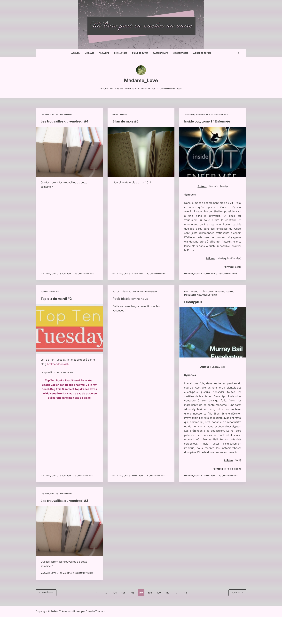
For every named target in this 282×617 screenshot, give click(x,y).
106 (132, 592)
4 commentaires (156, 475)
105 (123, 592)
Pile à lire (104, 53)
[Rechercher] (239, 53)
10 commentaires (84, 273)
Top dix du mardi (50, 291)
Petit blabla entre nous (130, 299)
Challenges (120, 53)
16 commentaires (228, 273)
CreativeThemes (95, 611)
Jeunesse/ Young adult (197, 114)
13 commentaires (228, 475)
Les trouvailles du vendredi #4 (64, 121)
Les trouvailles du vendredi (56, 114)
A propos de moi (202, 53)
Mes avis (89, 53)
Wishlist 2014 (209, 295)
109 (159, 592)
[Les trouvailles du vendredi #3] (69, 531)
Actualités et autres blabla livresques (134, 291)
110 (167, 592)
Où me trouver (140, 53)
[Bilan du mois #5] (141, 152)
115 (185, 592)
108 (150, 592)
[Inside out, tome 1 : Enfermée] (212, 152)
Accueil (75, 53)
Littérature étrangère (211, 291)
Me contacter (180, 53)
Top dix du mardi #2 (56, 299)
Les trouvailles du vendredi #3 (64, 501)
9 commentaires (84, 475)
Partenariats (160, 53)
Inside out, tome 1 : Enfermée (207, 121)
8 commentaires (84, 573)
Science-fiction (219, 114)
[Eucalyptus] (212, 332)
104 (115, 592)
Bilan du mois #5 (125, 121)
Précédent (47, 592)
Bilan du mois (119, 114)
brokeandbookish (58, 364)
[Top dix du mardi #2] (69, 329)
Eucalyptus (193, 302)
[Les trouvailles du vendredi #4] (69, 152)
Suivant (236, 592)
